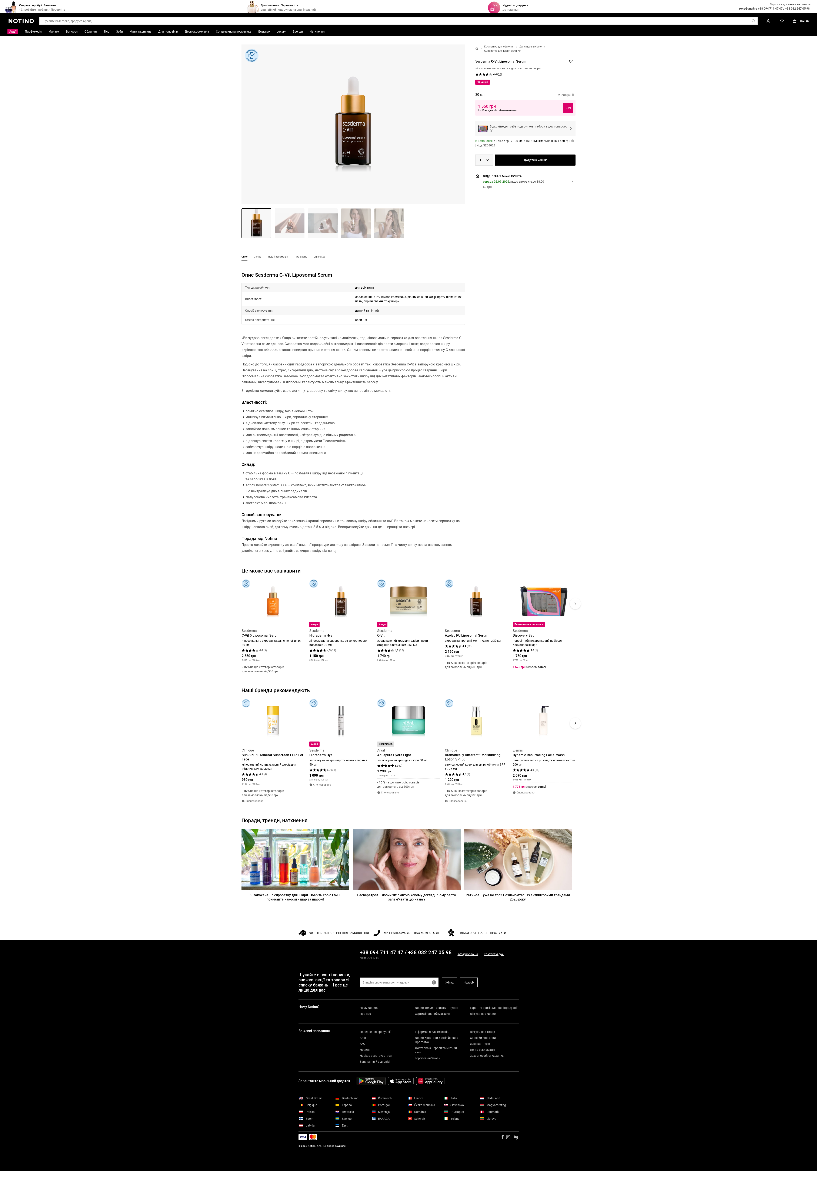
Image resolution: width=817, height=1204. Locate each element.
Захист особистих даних (487, 1055)
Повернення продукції (375, 1032)
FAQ (362, 1043)
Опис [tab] (244, 256)
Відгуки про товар (482, 1032)
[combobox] (484, 160)
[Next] (575, 603)
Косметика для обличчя (499, 46)
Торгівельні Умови (427, 1058)
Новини (365, 1049)
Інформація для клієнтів (431, 1032)
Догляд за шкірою (531, 46)
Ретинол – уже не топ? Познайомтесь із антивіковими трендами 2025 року (518, 897)
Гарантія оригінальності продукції (493, 1007)
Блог (363, 1037)
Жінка (450, 982)
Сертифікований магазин (432, 1013)
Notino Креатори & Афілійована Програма (436, 1040)
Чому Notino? (369, 1007)
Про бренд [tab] (300, 256)
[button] (353, 124)
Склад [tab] (257, 256)
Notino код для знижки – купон (436, 1007)
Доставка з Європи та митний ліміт (436, 1050)
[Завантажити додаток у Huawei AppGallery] (430, 1081)
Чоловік (469, 982)
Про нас (365, 1013)
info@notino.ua (467, 954)
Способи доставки (483, 1037)
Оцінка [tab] (319, 256)
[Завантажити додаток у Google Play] (371, 1081)
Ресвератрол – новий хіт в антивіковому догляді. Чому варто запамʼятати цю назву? (406, 897)
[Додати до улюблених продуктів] (571, 61)
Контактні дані (494, 954)
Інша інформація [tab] (278, 256)
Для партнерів (480, 1043)
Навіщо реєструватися (376, 1055)
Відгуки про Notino (483, 1013)
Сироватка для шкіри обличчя (502, 50)
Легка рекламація (482, 1049)
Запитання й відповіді (375, 1061)
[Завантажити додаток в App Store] (401, 1081)
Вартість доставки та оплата (790, 4)
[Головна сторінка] (476, 48)
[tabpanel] (353, 418)
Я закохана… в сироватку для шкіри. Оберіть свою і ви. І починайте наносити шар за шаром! (295, 897)
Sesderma (482, 61)
